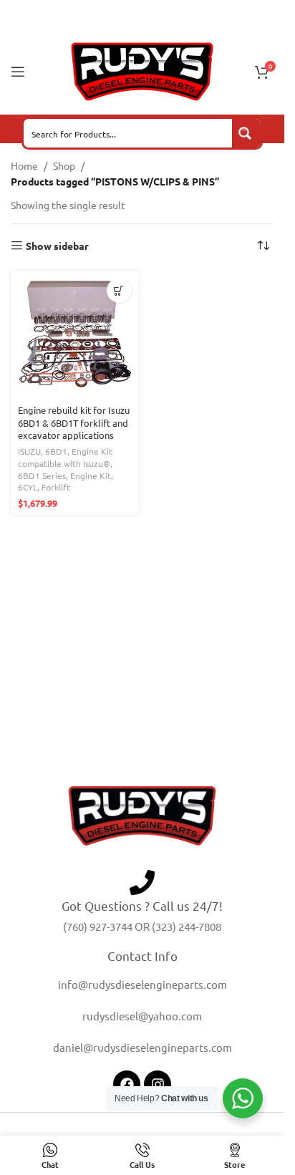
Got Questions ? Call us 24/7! (142, 905)
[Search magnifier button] (246, 133)
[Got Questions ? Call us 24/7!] (142, 882)
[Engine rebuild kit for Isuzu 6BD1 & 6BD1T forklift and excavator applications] (75, 335)
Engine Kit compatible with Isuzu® (65, 457)
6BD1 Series (42, 475)
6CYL (27, 487)
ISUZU (29, 451)
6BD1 (56, 451)
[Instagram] (157, 1084)
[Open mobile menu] (18, 71)
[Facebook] (126, 1084)
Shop (64, 165)
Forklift (56, 487)
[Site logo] (142, 70)
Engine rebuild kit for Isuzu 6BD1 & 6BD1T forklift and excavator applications (74, 422)
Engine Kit (90, 475)
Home (24, 165)
